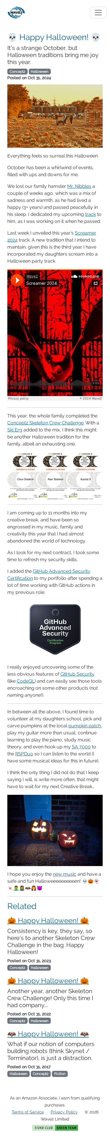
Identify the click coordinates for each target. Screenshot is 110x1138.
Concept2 (17, 72)
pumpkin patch (84, 725)
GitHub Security (77, 674)
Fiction (59, 1074)
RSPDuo (24, 754)
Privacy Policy (64, 1112)
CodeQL (26, 681)
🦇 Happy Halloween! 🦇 (48, 1034)
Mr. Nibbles (79, 186)
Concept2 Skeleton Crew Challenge (45, 423)
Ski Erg (14, 430)
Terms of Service (28, 1112)
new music (64, 874)
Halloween (39, 72)
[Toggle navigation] (98, 12)
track (90, 214)
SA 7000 (81, 747)
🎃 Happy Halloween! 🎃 (48, 920)
